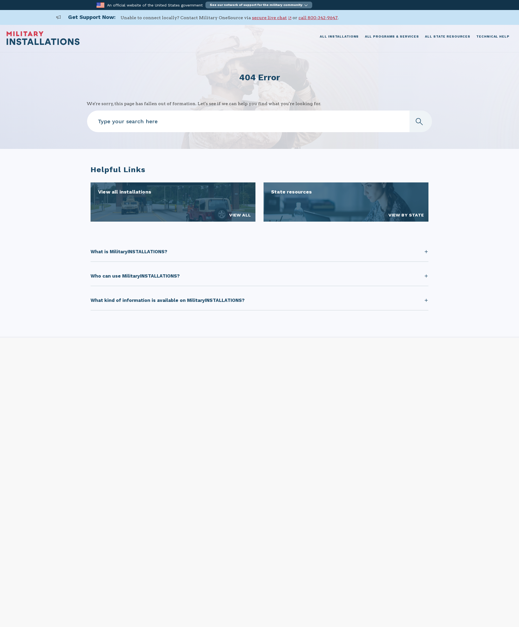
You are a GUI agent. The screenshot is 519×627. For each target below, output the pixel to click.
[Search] (420, 121)
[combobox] (259, 121)
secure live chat (269, 17)
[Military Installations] (43, 43)
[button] (258, 5)
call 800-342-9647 (318, 17)
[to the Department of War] (100, 4)
